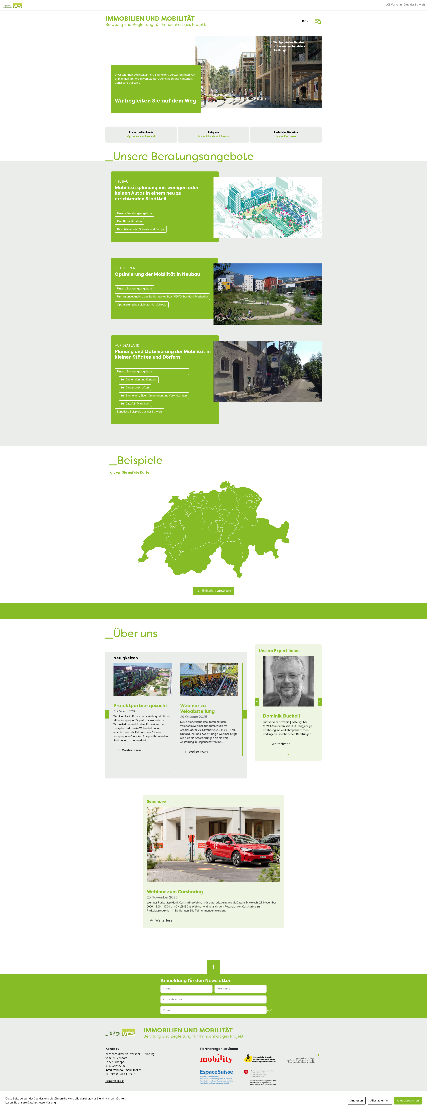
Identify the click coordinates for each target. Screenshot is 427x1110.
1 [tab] (163, 772)
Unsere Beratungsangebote (134, 213)
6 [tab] (188, 772)
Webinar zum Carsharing (175, 891)
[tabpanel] (142, 714)
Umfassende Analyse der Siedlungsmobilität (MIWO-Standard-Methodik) (162, 296)
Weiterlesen (131, 761)
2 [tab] (168, 772)
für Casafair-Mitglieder (135, 404)
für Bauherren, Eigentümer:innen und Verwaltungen (154, 395)
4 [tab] (178, 772)
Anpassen (356, 1100)
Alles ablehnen (379, 1100)
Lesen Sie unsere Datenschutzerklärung (30, 1102)
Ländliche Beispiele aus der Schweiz (139, 412)
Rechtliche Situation (129, 221)
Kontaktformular (114, 1080)
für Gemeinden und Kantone (138, 379)
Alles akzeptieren (408, 1100)
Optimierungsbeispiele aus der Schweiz (141, 305)
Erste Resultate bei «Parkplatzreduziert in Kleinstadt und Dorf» (139, 711)
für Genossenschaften (135, 387)
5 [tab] (183, 772)
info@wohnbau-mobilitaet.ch (123, 1070)
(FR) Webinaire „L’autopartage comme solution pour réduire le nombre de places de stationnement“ (207, 679)
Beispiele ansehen (216, 590)
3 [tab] (173, 772)
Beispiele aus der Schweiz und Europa (140, 229)
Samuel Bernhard (282, 716)
